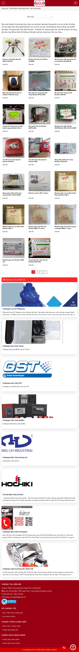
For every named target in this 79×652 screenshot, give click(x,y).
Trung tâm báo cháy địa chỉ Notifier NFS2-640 (38, 261)
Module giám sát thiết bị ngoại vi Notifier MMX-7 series (65, 227)
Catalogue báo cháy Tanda (13, 346)
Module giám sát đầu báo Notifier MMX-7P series (37, 227)
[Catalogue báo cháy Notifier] (27, 406)
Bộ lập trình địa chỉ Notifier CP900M (38, 60)
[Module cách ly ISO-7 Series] (39, 182)
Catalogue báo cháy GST (12, 383)
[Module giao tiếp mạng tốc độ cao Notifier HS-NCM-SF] (65, 48)
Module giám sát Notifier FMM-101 (13, 261)
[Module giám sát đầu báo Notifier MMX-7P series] (39, 215)
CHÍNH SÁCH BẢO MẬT (10, 630)
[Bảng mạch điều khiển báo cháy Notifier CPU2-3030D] (13, 182)
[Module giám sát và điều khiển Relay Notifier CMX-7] (65, 182)
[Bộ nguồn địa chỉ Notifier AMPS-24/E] (39, 115)
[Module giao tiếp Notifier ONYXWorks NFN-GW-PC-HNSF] (65, 115)
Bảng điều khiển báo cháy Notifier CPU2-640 (64, 160)
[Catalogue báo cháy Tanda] (32, 332)
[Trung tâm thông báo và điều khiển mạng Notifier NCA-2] (13, 115)
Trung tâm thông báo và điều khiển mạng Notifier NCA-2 (13, 127)
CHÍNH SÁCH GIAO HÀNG (11, 643)
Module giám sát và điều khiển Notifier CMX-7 (13, 227)
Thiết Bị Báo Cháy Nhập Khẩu (19, 8)
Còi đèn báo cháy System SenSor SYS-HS (12, 160)
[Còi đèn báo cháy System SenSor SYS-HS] (13, 148)
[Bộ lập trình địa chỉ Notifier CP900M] (39, 48)
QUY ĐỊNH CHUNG (9, 616)
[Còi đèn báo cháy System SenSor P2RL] (39, 148)
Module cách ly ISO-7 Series (38, 193)
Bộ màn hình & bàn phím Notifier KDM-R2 (63, 93)
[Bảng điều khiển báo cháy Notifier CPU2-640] (65, 148)
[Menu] (3, 3)
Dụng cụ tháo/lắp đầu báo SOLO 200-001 (12, 60)
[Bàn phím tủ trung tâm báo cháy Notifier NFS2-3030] (39, 81)
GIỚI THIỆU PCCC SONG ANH (13, 613)
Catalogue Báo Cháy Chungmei (15, 532)
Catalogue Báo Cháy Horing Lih (15, 457)
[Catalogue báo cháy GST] (27, 369)
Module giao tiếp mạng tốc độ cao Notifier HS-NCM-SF (65, 60)
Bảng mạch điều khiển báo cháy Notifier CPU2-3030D (12, 194)
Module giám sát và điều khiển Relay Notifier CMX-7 (65, 194)
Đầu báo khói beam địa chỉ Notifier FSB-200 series (12, 93)
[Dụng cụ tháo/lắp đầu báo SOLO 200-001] (13, 48)
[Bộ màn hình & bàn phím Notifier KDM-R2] (65, 81)
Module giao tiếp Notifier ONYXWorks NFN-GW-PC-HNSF (65, 127)
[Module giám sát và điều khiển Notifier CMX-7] (13, 215)
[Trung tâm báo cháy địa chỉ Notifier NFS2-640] (39, 249)
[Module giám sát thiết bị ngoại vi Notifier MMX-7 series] (65, 215)
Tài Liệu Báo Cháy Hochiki (13, 494)
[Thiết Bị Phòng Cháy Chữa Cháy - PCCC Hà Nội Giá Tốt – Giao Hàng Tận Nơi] (39, 3)
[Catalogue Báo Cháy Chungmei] (17, 518)
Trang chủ (5, 8)
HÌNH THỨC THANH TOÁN (11, 626)
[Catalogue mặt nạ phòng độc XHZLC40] (28, 555)
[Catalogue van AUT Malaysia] (39, 295)
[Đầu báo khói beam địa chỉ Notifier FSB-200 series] (13, 81)
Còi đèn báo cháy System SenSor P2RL (37, 160)
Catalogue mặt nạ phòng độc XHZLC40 (18, 569)
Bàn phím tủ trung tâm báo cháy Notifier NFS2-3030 (38, 93)
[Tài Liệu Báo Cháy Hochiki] (17, 480)
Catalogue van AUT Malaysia (14, 309)
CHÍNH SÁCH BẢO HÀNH (11, 639)
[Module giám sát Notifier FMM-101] (13, 249)
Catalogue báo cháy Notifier (13, 420)
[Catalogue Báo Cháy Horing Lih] (17, 443)
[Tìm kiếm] (75, 3)
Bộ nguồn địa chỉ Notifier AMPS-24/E (37, 127)
